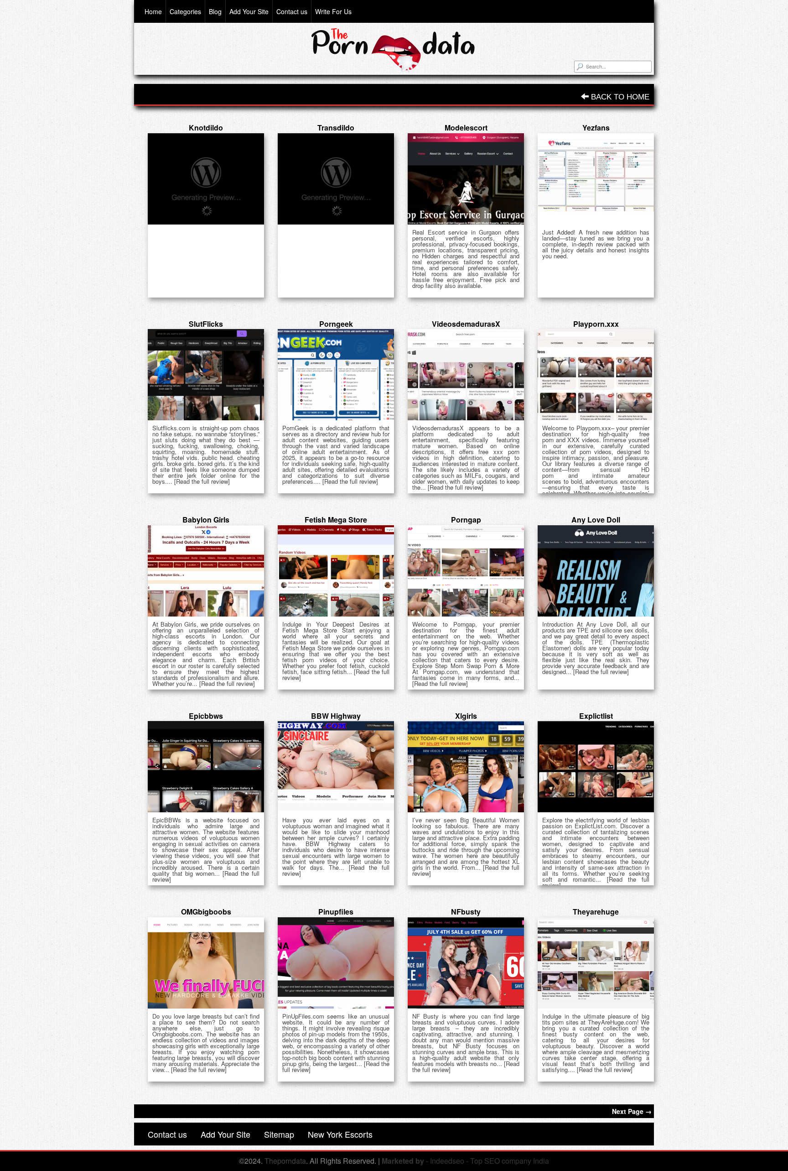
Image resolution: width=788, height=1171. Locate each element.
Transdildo (335, 127)
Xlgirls (466, 716)
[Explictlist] (596, 766)
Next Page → (632, 1111)
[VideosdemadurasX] (466, 374)
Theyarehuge (596, 911)
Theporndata (285, 1160)
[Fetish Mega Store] (336, 571)
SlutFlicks (206, 324)
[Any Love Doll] (596, 571)
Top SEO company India (509, 1160)
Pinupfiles (335, 911)
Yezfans (596, 127)
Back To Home (619, 97)
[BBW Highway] (336, 766)
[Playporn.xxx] (596, 374)
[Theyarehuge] (596, 963)
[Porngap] (466, 571)
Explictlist (596, 716)
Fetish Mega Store (336, 519)
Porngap (466, 519)
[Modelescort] (466, 179)
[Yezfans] (596, 179)
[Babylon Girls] (206, 571)
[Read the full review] (202, 481)
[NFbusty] (466, 963)
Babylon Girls (205, 519)
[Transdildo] (336, 179)
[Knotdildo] (206, 179)
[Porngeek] (336, 374)
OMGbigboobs (206, 911)
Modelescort (466, 127)
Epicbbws (206, 716)
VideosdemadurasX (466, 324)
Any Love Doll (595, 519)
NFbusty (466, 911)
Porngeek (336, 324)
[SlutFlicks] (206, 374)
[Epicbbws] (206, 766)
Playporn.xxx (596, 324)
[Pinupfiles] (336, 963)
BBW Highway (336, 716)
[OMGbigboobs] (206, 963)
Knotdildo (206, 127)
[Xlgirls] (466, 766)
